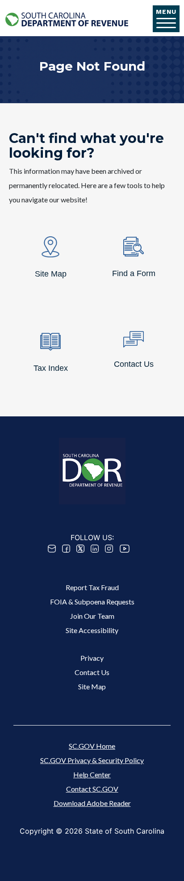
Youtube (124, 549)
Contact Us (92, 672)
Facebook (66, 549)
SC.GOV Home (92, 746)
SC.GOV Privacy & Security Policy (92, 760)
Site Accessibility (92, 630)
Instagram (109, 549)
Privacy (92, 658)
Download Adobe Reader (92, 803)
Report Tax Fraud (92, 587)
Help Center (92, 774)
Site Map (92, 686)
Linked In (95, 549)
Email (52, 549)
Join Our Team (92, 616)
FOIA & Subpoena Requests (92, 601)
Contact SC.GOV (92, 789)
